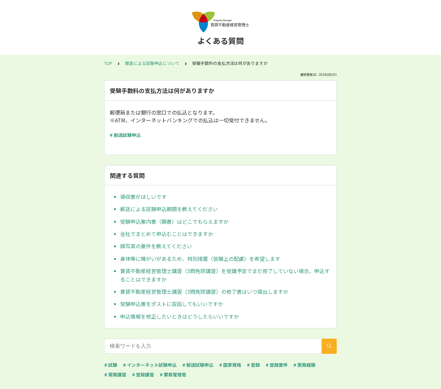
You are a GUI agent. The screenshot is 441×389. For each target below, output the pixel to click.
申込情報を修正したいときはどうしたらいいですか (179, 316)
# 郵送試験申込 (125, 135)
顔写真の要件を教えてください (156, 246)
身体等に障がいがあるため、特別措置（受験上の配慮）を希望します (200, 258)
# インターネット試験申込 (150, 365)
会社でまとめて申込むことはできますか (166, 234)
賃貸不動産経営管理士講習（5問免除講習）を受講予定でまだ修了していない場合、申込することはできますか (225, 275)
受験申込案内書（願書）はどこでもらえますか (174, 221)
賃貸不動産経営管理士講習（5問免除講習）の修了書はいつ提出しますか (204, 291)
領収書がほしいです (143, 196)
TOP (108, 63)
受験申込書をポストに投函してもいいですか (171, 304)
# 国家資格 (230, 365)
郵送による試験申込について (152, 63)
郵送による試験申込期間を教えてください (169, 209)
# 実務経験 (304, 365)
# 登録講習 (143, 374)
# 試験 (110, 365)
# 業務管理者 (173, 374)
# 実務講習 (115, 374)
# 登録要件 (277, 365)
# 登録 (253, 365)
